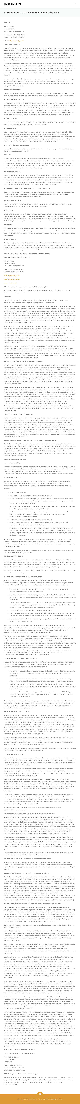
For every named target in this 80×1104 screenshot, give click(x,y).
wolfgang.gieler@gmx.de (16, 41)
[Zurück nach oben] (40, 1094)
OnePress (42, 1099)
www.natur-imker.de (10, 283)
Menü (74, 4)
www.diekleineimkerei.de (12, 279)
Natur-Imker (13, 4)
